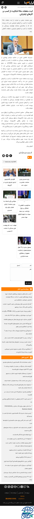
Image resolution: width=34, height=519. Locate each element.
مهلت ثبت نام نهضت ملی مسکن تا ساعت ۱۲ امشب (9, 228)
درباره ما (27, 493)
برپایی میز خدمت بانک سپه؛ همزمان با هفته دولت (17, 380)
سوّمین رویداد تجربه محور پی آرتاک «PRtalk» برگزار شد (16, 311)
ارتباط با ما (13, 493)
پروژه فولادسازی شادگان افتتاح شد (22, 434)
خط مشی (20, 493)
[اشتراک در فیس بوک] (10, 155)
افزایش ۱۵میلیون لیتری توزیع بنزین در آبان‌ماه (9, 182)
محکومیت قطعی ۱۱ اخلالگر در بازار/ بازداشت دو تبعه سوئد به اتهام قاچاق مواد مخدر (24, 211)
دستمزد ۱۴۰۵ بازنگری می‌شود (23, 457)
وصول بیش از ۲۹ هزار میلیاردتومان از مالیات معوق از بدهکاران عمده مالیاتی (24, 251)
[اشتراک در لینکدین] (3, 155)
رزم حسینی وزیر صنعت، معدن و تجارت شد (24, 182)
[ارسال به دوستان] (2, 7)
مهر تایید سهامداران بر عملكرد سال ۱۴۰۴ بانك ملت (18, 315)
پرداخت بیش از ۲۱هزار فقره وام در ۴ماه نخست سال (18, 338)
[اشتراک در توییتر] (7, 155)
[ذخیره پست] (5, 7)
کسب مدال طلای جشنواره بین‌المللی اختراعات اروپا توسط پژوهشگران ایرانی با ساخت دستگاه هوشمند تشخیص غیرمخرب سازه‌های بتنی (18, 297)
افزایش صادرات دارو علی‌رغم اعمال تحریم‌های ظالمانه (17, 319)
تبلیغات (7, 493)
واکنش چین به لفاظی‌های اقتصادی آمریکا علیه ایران (17, 461)
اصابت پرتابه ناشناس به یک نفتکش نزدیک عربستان (17, 472)
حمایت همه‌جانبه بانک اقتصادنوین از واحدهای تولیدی (17, 362)
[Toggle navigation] (18, 3)
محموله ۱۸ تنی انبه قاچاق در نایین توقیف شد (19, 439)
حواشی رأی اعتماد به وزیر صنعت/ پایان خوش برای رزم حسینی (9, 205)
